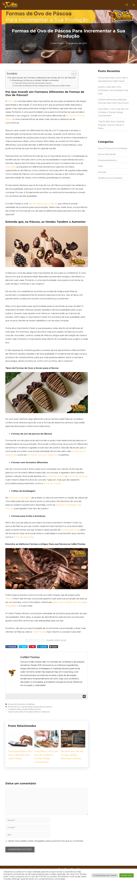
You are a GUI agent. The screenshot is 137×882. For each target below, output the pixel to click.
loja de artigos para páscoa (33, 707)
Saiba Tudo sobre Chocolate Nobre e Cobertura (29, 712)
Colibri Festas (57, 43)
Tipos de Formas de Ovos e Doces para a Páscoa (33, 83)
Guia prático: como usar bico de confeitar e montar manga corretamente (113, 112)
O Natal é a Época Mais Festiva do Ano (24, 709)
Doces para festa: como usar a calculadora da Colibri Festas (20, 755)
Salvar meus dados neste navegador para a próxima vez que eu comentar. (46, 841)
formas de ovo (14, 707)
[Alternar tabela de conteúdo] (73, 74)
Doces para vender (107, 154)
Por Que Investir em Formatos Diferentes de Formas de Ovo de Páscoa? (42, 78)
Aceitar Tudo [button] (126, 875)
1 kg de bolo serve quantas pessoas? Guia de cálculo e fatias (111, 124)
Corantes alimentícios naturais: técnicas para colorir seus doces (113, 101)
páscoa (49, 707)
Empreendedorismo (107, 160)
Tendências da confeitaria (110, 178)
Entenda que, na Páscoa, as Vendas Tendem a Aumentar (35, 80)
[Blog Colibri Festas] (9, 5)
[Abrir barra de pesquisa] (134, 5)
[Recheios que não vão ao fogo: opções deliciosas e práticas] (73, 745)
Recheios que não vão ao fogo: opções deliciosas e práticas (72, 755)
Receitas (102, 172)
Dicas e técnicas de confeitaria (21, 704)
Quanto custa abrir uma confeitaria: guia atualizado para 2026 (113, 90)
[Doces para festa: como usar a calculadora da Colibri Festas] (20, 745)
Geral (100, 166)
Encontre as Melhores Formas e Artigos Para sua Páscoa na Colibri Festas (42, 86)
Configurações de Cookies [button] (104, 875)
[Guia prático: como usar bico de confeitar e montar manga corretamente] (46, 745)
